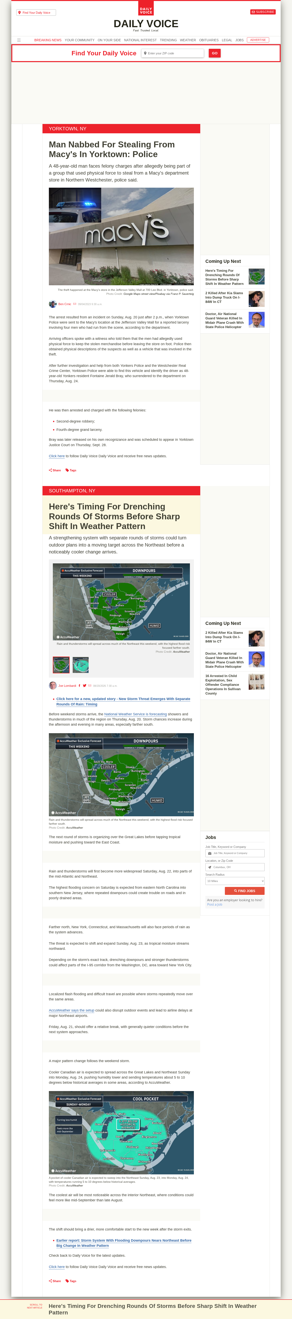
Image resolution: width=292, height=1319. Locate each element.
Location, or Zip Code (219, 860)
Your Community (80, 40)
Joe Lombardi (67, 685)
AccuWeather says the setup (71, 1010)
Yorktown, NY (67, 128)
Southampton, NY (72, 490)
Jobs (239, 40)
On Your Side (109, 40)
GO (215, 53)
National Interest (140, 40)
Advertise (258, 39)
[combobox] (36, 12)
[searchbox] (39, 12)
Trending (168, 40)
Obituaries (209, 40)
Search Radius (215, 874)
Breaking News (48, 40)
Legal (227, 40)
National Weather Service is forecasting (135, 714)
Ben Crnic (64, 304)
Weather (188, 40)
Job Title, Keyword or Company (225, 846)
